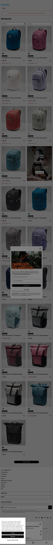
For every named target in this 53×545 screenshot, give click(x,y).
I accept (13, 533)
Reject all (13, 536)
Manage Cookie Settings (12, 540)
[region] (12, 531)
